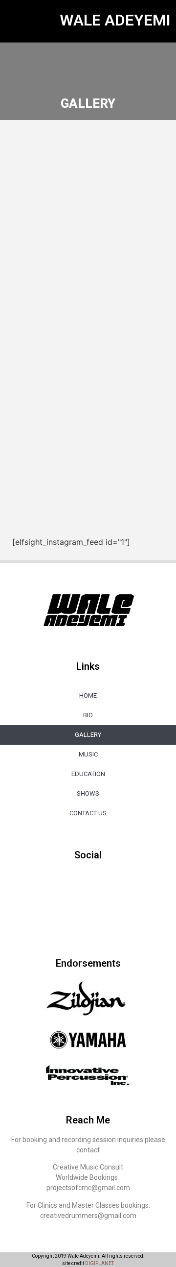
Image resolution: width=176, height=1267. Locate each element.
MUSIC (88, 754)
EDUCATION (88, 774)
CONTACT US (88, 813)
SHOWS (88, 793)
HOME (88, 695)
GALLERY (88, 734)
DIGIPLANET (99, 1263)
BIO (88, 715)
